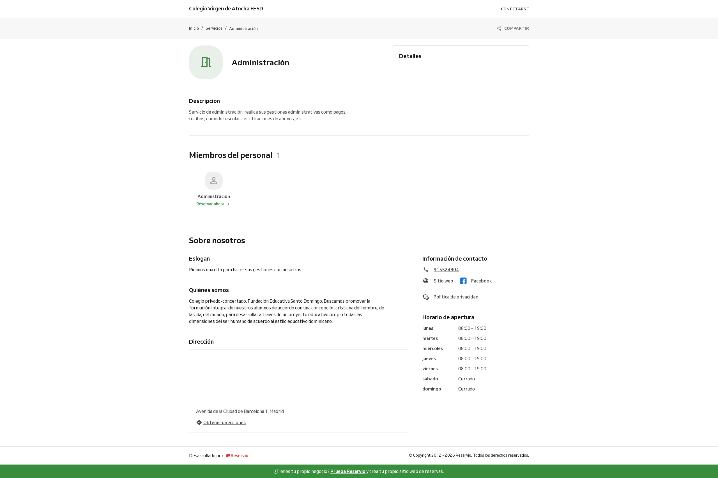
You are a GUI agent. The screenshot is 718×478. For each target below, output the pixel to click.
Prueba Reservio (347, 471)
